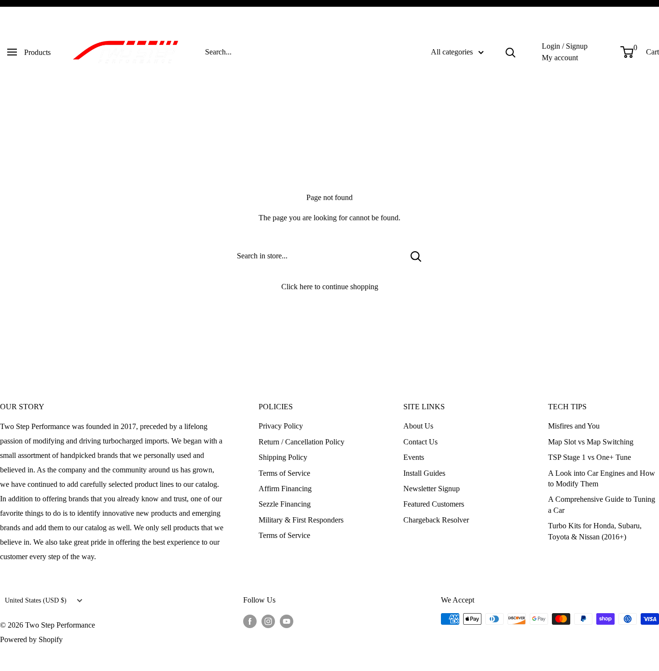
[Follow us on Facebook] (250, 620)
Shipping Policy (283, 457)
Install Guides (424, 473)
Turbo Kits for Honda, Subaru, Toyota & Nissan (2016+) (595, 531)
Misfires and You (574, 426)
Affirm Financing (285, 488)
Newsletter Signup (431, 488)
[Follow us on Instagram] (268, 620)
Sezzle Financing (285, 504)
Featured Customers (433, 504)
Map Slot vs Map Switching (590, 442)
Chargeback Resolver (436, 520)
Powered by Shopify (31, 639)
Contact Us (420, 442)
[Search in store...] (416, 256)
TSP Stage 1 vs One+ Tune (589, 457)
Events (413, 457)
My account (560, 58)
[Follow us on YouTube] (286, 620)
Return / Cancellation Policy (301, 442)
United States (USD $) (36, 600)
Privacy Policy (281, 426)
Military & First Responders (301, 520)
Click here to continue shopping (329, 286)
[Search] (510, 52)
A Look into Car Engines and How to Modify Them (601, 478)
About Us (418, 426)
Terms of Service (284, 473)
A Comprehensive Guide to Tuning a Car (601, 504)
